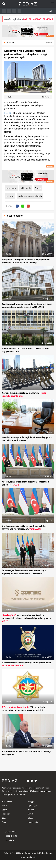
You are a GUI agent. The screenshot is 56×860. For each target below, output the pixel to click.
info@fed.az (10, 840)
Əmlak (30, 814)
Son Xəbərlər (7, 801)
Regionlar (6, 814)
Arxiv (4, 822)
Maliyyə (31, 801)
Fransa (38, 188)
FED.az (7, 113)
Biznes (4, 805)
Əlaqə (30, 818)
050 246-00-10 (11, 836)
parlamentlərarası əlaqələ (30, 196)
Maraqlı (31, 809)
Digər (4, 818)
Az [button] (50, 10)
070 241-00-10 (10, 831)
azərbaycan (11, 188)
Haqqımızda (33, 822)
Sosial (4, 809)
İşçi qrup (10, 196)
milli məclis (26, 188)
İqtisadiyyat (33, 805)
